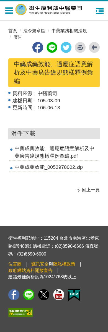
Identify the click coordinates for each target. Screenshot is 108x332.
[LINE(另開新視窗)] (28, 294)
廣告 (17, 37)
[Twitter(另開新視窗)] (43, 294)
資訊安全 (40, 264)
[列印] (80, 47)
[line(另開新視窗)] (52, 47)
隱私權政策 (64, 264)
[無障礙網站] (20, 312)
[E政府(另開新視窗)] (74, 295)
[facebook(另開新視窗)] (37, 47)
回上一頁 (91, 189)
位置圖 (15, 264)
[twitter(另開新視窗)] (66, 47)
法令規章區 (34, 30)
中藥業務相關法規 (69, 30)
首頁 (12, 30)
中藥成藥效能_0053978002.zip (49, 167)
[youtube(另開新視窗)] (58, 294)
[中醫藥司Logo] (55, 8)
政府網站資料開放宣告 (30, 270)
